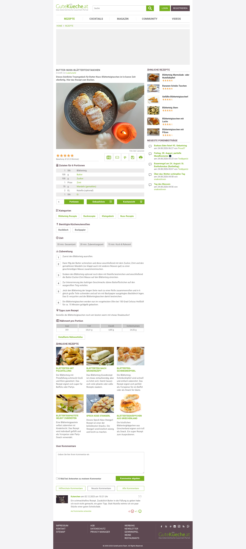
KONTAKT (60, 528)
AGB (92, 525)
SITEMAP (60, 532)
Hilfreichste (71, 488)
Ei (78, 194)
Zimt (79, 182)
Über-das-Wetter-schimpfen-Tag (169, 174)
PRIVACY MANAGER (100, 532)
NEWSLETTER (131, 528)
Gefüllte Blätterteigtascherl (175, 96)
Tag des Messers (162, 184)
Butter (79, 174)
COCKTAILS (96, 18)
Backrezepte (89, 216)
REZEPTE (69, 18)
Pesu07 (181, 148)
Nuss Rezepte (127, 216)
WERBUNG (130, 525)
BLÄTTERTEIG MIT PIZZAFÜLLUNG (65, 369)
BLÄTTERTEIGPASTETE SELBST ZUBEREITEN (67, 417)
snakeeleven (160, 179)
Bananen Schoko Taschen (174, 86)
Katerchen (75, 496)
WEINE (128, 535)
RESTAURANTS (132, 538)
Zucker (80, 178)
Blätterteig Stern (170, 107)
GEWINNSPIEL (131, 532)
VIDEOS (176, 18)
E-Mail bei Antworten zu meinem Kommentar (79, 478)
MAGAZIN (123, 18)
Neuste (101, 488)
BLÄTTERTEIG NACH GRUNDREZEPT (96, 369)
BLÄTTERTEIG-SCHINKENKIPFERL (126, 369)
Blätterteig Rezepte (67, 216)
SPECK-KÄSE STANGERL (98, 416)
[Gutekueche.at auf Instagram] (175, 526)
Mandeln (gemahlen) (86, 186)
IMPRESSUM (62, 525)
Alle (130, 488)
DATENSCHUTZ (97, 528)
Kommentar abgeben (130, 478)
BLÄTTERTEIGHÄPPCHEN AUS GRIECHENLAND (129, 417)
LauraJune (71, 73)
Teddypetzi (183, 158)
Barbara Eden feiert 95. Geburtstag (170, 145)
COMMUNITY (149, 18)
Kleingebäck (108, 216)
